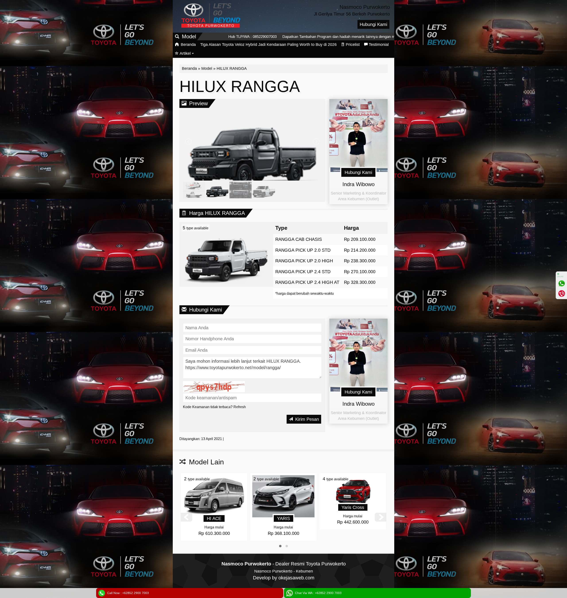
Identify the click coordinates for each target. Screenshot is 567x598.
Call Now (128, 593)
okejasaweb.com (296, 577)
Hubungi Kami (373, 24)
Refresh (239, 407)
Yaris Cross (283, 507)
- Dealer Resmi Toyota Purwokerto (283, 564)
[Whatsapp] (561, 283)
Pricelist (353, 44)
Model (206, 68)
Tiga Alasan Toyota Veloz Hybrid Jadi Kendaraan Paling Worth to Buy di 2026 (268, 44)
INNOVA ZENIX (353, 518)
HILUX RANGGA (239, 86)
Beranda (188, 44)
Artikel (185, 53)
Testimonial (379, 44)
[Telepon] (561, 293)
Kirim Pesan (306, 419)
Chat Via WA (318, 593)
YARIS (214, 518)
